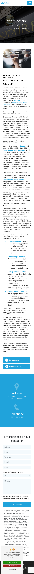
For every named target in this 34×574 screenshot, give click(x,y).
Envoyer (19, 504)
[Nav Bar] (29, 3)
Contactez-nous (15, 366)
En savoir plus (14, 360)
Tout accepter (12, 562)
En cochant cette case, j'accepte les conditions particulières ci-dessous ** (16, 498)
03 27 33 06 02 (17, 417)
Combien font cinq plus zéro (13, 472)
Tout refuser (13, 566)
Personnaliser (12, 569)
